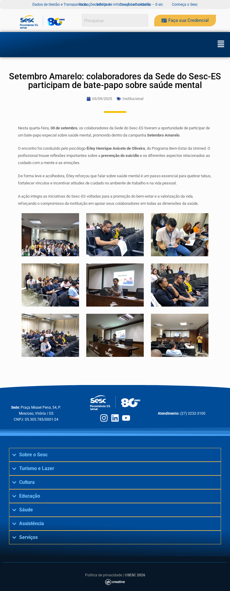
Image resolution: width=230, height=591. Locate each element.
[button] (221, 44)
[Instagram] (104, 418)
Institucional (132, 98)
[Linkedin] (115, 418)
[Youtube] (126, 418)
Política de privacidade (103, 575)
